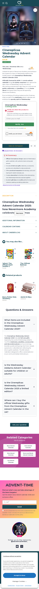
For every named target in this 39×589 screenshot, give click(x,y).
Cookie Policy (11, 585)
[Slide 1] (14, 43)
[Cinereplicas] (31, 68)
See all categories (19, 437)
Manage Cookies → (19, 581)
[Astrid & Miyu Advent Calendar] (21, 286)
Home (4, 46)
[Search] (6, 3)
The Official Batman (17, 264)
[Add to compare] (34, 145)
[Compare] (36, 3)
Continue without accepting (12, 556)
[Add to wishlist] (31, 145)
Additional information (13, 220)
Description (7, 196)
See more (19, 213)
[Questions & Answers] (3, 151)
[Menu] (3, 3)
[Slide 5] (24, 43)
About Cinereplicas (11, 232)
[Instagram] (21, 546)
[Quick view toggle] (7, 253)
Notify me (19, 124)
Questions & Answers (14, 151)
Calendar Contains (11, 226)
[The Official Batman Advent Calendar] (20, 254)
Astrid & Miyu (18, 295)
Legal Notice (28, 585)
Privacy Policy (20, 585)
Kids (8, 46)
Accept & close (19, 575)
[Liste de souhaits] (33, 3)
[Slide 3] (19, 43)
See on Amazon (16, 146)
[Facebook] (17, 546)
